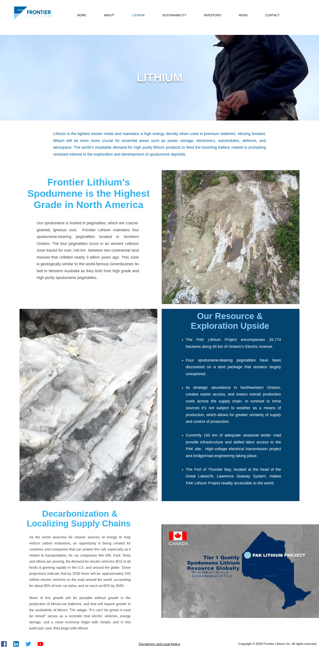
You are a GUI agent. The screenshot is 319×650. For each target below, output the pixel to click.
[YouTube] (40, 644)
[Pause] (167, 612)
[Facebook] (4, 644)
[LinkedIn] (16, 644)
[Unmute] (175, 612)
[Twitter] (28, 644)
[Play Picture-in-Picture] (316, 612)
